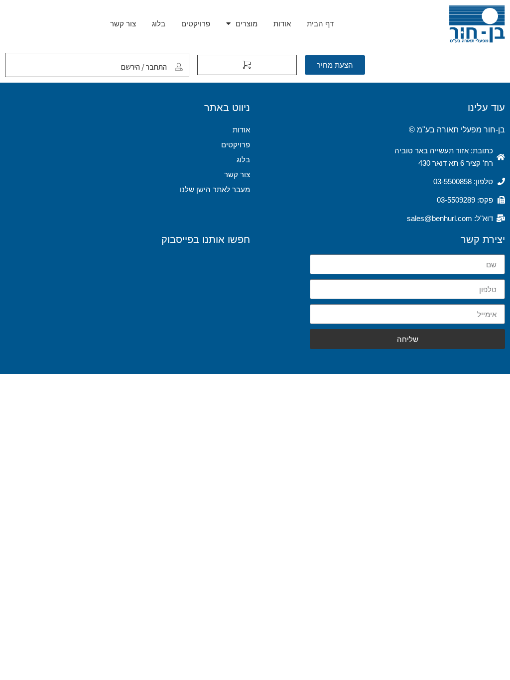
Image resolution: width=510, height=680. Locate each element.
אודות (282, 23)
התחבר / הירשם (144, 67)
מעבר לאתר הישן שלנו (215, 189)
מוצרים (246, 23)
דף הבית (320, 23)
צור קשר (123, 23)
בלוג (158, 23)
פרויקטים (195, 23)
